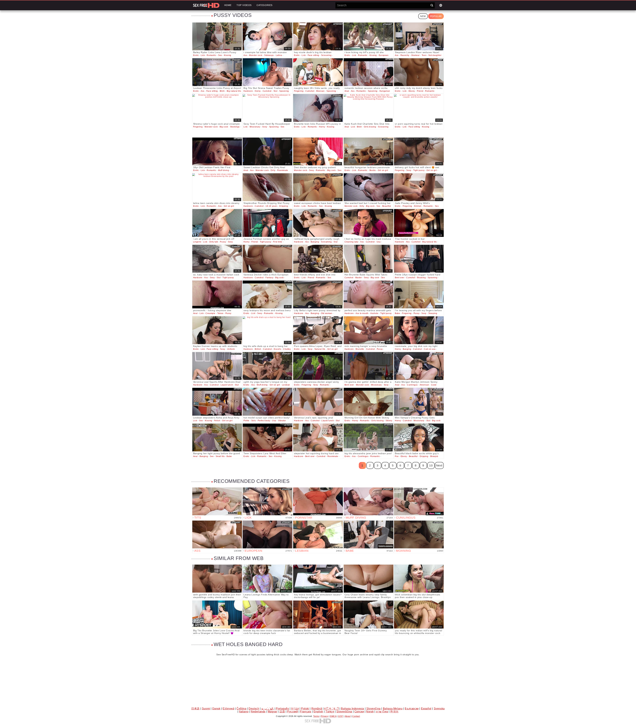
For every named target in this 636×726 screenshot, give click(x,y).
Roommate (282, 170)
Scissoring (326, 55)
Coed (433, 385)
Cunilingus (412, 385)
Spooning (284, 91)
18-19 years (271, 206)
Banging (315, 242)
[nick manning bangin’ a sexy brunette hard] (368, 330)
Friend (420, 91)
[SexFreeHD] (206, 5)
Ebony (412, 91)
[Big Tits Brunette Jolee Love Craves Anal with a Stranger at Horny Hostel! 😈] (217, 615)
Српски (359, 711)
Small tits (220, 456)
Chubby (287, 349)
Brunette (360, 349)
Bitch (222, 91)
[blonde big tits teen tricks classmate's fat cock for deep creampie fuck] (267, 615)
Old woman (326, 313)
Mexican (320, 91)
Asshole (374, 313)
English (318, 711)
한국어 (394, 711)
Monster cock (255, 55)
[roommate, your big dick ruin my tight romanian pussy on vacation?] (419, 330)
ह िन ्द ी (331, 708)
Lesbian (286, 385)
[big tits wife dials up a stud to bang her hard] (267, 330)
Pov (397, 456)
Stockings (235, 127)
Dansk (216, 708)
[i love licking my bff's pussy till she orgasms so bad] (368, 36)
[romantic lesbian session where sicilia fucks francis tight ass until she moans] (368, 72)
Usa (379, 242)
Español (426, 708)
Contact (356, 716)
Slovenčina (373, 708)
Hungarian (384, 91)
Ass (245, 55)
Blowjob (434, 456)
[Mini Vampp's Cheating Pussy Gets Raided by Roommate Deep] (419, 402)
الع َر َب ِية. (267, 708)
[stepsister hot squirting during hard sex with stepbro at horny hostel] (318, 437)
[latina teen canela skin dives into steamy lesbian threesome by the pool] (217, 187)
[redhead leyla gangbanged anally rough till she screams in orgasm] (318, 223)
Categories (264, 5)
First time (277, 242)
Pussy (223, 242)
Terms (316, 716)
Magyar (272, 711)
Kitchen (418, 206)
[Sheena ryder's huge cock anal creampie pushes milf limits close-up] (217, 108)
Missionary (255, 127)
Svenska (439, 708)
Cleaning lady (351, 242)
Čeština (241, 708)
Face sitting (313, 55)
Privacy (324, 716)
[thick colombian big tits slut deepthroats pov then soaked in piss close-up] (419, 579)
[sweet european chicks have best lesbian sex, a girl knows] (318, 187)
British (258, 349)
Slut (275, 91)
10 (431, 465)
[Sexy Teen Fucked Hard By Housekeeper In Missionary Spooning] (267, 108)
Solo (253, 420)
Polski (305, 708)
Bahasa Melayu (393, 708)
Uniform (231, 349)
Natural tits (320, 349)
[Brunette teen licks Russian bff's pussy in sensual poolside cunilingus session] (318, 108)
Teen (424, 55)
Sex (220, 55)
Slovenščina (344, 711)
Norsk (370, 711)
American (424, 385)
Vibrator (282, 420)
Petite (246, 420)
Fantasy (269, 277)
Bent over (399, 277)
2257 (340, 716)
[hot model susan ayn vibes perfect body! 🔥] (267, 402)
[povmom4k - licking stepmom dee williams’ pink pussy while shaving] (217, 294)
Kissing (227, 55)
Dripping (283, 206)
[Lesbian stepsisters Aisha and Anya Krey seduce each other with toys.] (217, 402)
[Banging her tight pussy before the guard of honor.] (217, 437)
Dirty (273, 170)
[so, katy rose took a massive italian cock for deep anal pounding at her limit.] (217, 259)
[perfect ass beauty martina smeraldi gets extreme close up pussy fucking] (368, 294)
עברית (295, 708)
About (348, 716)
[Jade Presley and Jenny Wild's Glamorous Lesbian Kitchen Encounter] (419, 187)
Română (316, 708)
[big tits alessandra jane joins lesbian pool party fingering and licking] (368, 437)
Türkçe (329, 711)
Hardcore (248, 91)
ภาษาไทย (382, 711)
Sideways (269, 55)
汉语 (282, 711)
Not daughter (434, 55)
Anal (346, 91)
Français (305, 711)
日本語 (195, 708)
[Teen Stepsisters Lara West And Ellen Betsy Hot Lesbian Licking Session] (267, 437)
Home (228, 5)
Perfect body (264, 420)
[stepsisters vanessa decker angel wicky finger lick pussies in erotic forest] (318, 366)
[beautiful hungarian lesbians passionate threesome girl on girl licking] (368, 151)
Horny (258, 91)
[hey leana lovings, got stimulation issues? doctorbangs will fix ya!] (318, 579)
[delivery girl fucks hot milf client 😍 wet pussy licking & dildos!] (419, 151)
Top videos (244, 5)
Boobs (373, 170)
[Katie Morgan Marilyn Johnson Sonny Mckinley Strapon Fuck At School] (419, 366)
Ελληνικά (228, 708)
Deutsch (254, 708)
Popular (436, 16)
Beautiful (386, 206)
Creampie (210, 313)
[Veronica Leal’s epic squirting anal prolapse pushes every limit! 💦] (318, 402)
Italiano (243, 711)
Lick (203, 55)
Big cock (224, 127)
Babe (397, 313)
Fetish (217, 420)
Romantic (211, 55)
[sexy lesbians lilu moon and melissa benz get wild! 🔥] (267, 294)
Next (439, 465)
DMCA (333, 716)
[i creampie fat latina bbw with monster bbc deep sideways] (267, 36)
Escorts (277, 349)
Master (358, 277)
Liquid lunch (227, 385)
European (384, 55)
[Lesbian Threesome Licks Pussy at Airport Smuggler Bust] (217, 72)
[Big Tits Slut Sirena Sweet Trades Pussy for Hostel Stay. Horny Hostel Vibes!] (267, 72)
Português (282, 708)
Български (412, 708)
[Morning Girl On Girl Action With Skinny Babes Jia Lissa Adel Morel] (368, 402)
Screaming (326, 242)
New (423, 16)
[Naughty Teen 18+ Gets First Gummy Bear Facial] (368, 615)
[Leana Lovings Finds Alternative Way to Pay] (267, 579)
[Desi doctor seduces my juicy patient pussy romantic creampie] (318, 151)
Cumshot (267, 91)
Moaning (421, 277)
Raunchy (404, 55)
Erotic (196, 55)
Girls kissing (370, 127)
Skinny (389, 420)
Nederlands (258, 711)
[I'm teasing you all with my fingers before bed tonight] (419, 294)
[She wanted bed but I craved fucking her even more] (368, 187)
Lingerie (197, 242)
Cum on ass (430, 349)
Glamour (415, 55)
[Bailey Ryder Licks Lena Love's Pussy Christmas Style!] (217, 36)
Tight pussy (419, 170)
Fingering (298, 91)
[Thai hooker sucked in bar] (419, 223)
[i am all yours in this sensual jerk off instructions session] (217, 223)
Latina (279, 55)
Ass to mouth (362, 313)
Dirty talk (213, 242)
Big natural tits (234, 91)
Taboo (220, 313)
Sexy (264, 127)
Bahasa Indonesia (352, 708)
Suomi (206, 708)
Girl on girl (383, 170)
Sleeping (432, 313)
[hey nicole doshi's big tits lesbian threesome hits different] (318, 36)
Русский (292, 711)
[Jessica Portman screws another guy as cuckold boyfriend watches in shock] (267, 223)
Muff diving (223, 170)
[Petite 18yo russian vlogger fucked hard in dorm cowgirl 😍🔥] (419, 259)
